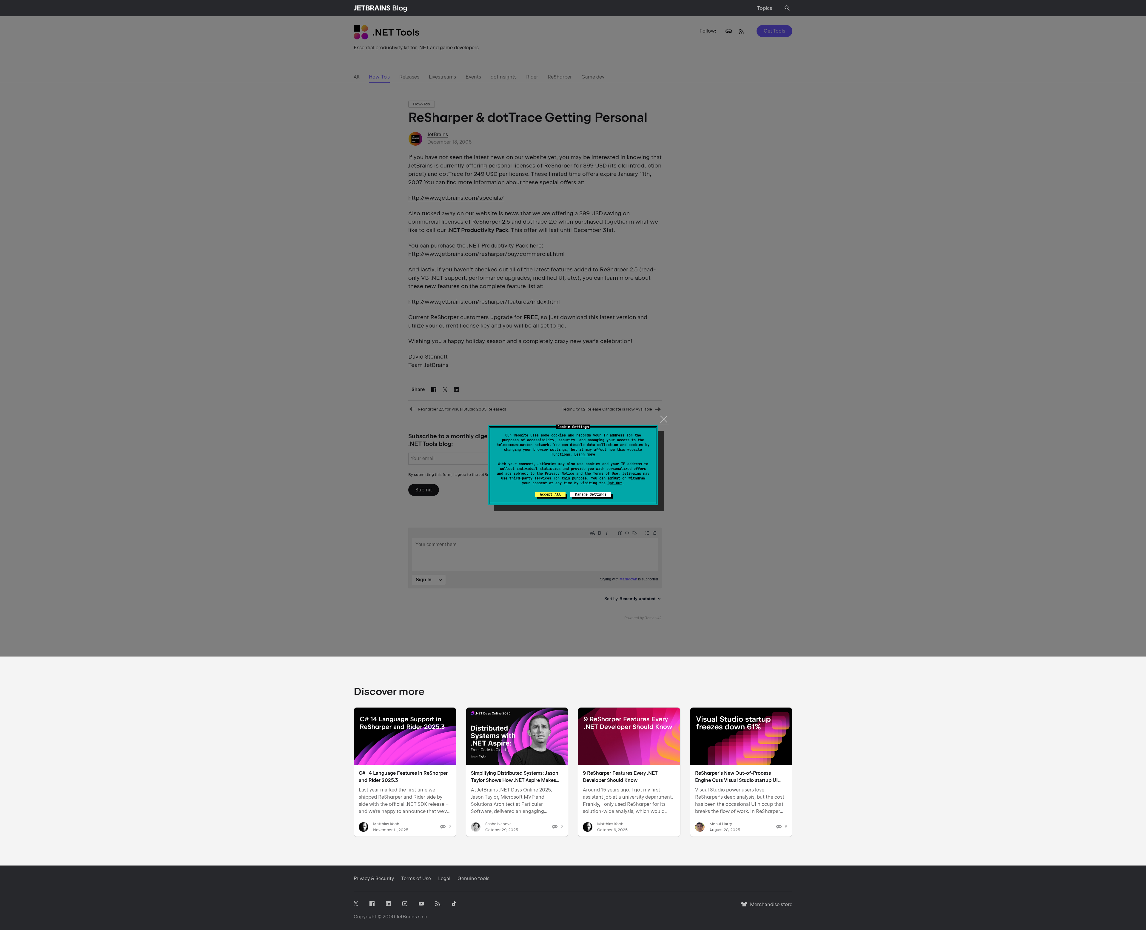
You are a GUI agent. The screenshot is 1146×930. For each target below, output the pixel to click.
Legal (444, 878)
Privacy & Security (374, 878)
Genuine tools (473, 878)
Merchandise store (769, 907)
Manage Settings (590, 494)
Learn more (584, 454)
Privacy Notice (559, 473)
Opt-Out (615, 483)
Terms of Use (605, 473)
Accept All (550, 494)
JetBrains (406, 917)
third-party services (530, 478)
